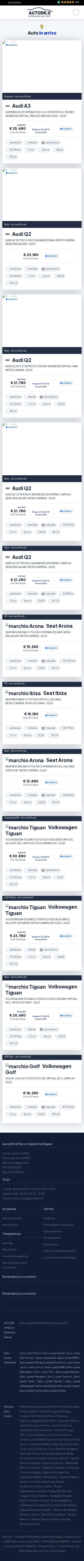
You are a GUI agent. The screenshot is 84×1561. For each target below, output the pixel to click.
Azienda (7, 1243)
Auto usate (26, 1323)
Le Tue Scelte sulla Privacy (60, 1257)
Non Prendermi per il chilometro (14, 1265)
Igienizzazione (53, 1231)
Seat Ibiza (54, 693)
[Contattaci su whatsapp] (15, 1304)
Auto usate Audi (46, 1357)
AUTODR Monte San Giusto (51, 1323)
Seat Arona (59, 626)
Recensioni (9, 1249)
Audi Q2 (21, 234)
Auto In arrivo (10, 1224)
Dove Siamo (14, 2)
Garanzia (49, 1218)
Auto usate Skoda (50, 1381)
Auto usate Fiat (29, 1362)
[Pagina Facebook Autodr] (25, 1304)
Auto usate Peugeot (32, 1376)
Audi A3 (21, 106)
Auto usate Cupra (68, 1385)
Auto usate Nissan (67, 1371)
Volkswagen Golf (38, 1069)
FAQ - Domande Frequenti (60, 1250)
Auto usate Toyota (31, 1390)
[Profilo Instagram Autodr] (6, 1304)
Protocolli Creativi (54, 1550)
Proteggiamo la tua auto (58, 1224)
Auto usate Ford (49, 1362)
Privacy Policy (46, 1546)
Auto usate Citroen (54, 1390)
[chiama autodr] (76, 12)
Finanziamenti (52, 1237)
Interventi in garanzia (15, 1256)
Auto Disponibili (12, 1218)
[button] (68, 2)
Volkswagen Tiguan (41, 830)
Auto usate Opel (46, 1385)
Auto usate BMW (68, 1357)
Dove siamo (51, 1244)
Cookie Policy (65, 1546)
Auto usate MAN (55, 1367)
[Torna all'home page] (40, 12)
